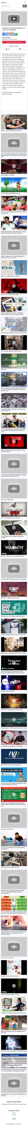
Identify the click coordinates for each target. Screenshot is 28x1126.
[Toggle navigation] (25, 2)
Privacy (14, 1114)
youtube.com (18, 1124)
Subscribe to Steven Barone (14, 42)
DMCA (14, 1113)
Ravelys (3, 2)
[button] (25, 6)
